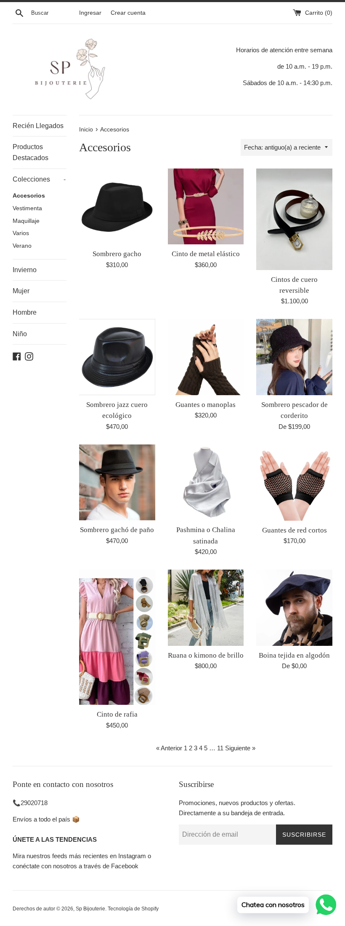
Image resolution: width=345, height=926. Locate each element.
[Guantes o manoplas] (206, 357)
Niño (20, 333)
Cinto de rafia (117, 714)
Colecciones (39, 179)
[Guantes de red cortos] (294, 482)
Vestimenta (27, 208)
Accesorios (29, 196)
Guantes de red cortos (294, 530)
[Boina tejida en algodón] (294, 608)
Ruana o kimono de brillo (206, 655)
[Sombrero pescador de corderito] (294, 357)
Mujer (21, 290)
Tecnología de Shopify (133, 909)
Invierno (25, 269)
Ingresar (90, 13)
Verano (22, 246)
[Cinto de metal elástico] (206, 207)
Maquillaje (26, 221)
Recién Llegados (38, 125)
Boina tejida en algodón (294, 655)
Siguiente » (240, 748)
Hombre (25, 312)
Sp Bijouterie (90, 909)
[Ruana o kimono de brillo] (206, 608)
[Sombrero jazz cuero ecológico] (117, 357)
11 (220, 748)
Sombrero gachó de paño (117, 530)
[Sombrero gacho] (117, 207)
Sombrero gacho (117, 254)
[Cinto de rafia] (117, 637)
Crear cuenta (128, 13)
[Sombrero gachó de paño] (117, 482)
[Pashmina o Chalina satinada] (206, 482)
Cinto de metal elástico (206, 254)
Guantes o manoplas (205, 405)
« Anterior (169, 748)
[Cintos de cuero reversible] (294, 219)
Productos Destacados (30, 152)
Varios (21, 233)
